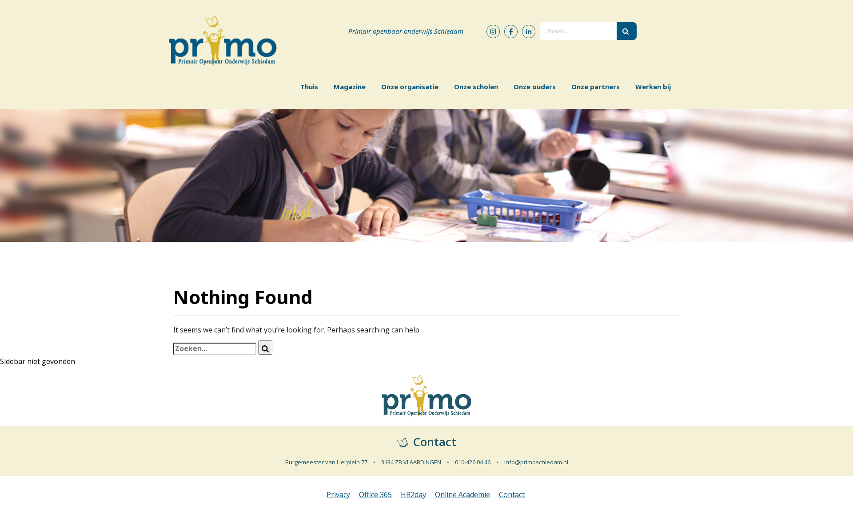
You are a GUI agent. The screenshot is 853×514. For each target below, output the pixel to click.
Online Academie (462, 494)
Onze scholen (476, 86)
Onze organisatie (409, 86)
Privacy (338, 494)
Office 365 (375, 494)
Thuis (309, 86)
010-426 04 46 (472, 462)
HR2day (413, 494)
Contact (512, 494)
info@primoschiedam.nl (536, 462)
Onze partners (595, 86)
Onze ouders (535, 86)
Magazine (350, 86)
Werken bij (653, 86)
